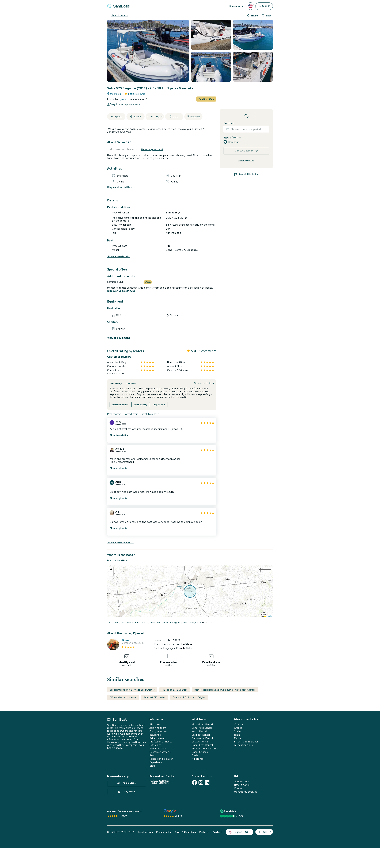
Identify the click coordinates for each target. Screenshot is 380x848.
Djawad (123, 99)
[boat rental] (118, 6)
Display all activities (119, 187)
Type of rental (232, 137)
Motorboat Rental (202, 724)
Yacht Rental (199, 731)
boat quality (140, 404)
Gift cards (155, 745)
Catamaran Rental (202, 738)
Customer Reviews (160, 751)
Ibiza (237, 734)
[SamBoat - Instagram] (200, 782)
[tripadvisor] (228, 811)
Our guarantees (158, 731)
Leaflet (269, 616)
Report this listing (248, 174)
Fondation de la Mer (161, 758)
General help (241, 781)
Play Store (129, 791)
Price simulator (158, 738)
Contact (239, 788)
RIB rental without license (123, 697)
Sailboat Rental (201, 734)
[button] (111, 569)
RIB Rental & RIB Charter (174, 689)
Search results (119, 15)
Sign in (266, 5)
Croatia (238, 724)
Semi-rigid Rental (202, 727)
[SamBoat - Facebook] (194, 782)
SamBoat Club (206, 99)
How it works (242, 784)
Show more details (118, 256)
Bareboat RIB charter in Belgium (189, 697)
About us (154, 724)
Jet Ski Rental (200, 741)
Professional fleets (160, 741)
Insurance (155, 734)
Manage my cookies (245, 791)
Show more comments (120, 542)
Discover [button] (234, 6)
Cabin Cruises (200, 751)
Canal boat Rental (202, 745)
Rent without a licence (205, 748)
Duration (229, 123)
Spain (237, 731)
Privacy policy (163, 832)
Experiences (156, 762)
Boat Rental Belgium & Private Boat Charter (132, 689)
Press (152, 755)
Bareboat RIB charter (155, 697)
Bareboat (233, 142)
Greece (238, 727)
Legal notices (145, 832)
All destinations (243, 745)
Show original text (152, 149)
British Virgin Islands (246, 741)
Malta (237, 738)
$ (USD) (263, 832)
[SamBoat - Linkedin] (207, 782)
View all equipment (118, 337)
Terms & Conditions (185, 832)
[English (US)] (250, 6)
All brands (198, 758)
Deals (195, 755)
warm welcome (120, 404)
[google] (170, 811)
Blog (152, 765)
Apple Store (129, 782)
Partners (204, 832)
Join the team (157, 727)
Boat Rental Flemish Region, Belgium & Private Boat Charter (224, 689)
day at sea (159, 404)
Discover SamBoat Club (121, 290)
